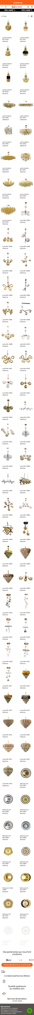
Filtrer (5, 16)
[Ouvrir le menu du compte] (28, 7)
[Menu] (2, 7)
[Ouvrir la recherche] (6, 7)
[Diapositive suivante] (32, 3)
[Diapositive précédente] (2, 3)
